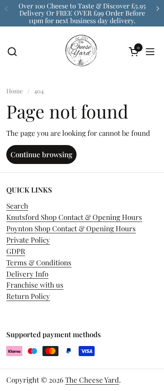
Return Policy (28, 296)
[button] (12, 51)
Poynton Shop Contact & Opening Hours (71, 228)
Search (17, 205)
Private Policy (28, 239)
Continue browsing (41, 154)
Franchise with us (34, 284)
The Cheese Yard (92, 379)
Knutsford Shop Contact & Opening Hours (74, 217)
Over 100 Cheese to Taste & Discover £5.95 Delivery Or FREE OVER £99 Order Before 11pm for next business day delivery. (82, 13)
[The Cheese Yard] (81, 52)
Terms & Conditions (38, 262)
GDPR (15, 251)
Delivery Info (27, 273)
